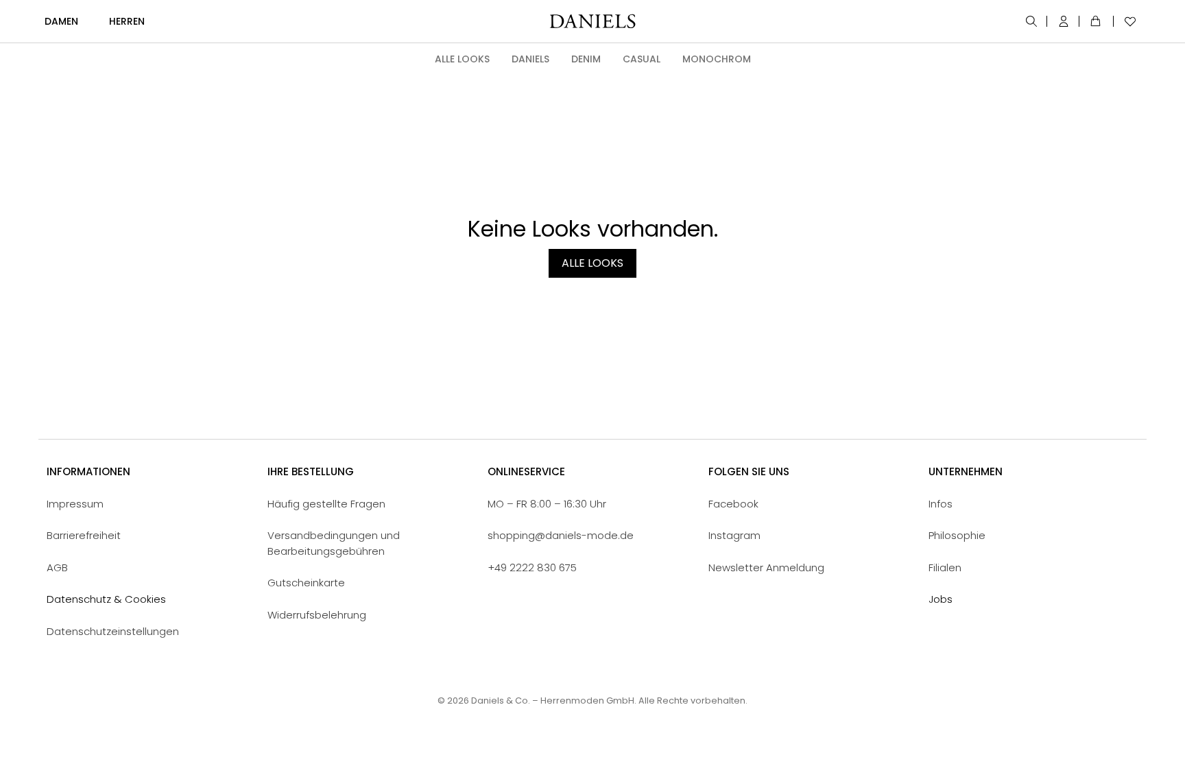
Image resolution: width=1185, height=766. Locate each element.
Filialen (945, 567)
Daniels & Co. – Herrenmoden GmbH (552, 700)
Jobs (941, 599)
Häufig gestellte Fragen (326, 503)
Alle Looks (462, 58)
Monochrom (716, 58)
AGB (57, 567)
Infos (941, 503)
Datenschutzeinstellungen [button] (113, 631)
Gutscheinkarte (306, 582)
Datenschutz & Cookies (106, 599)
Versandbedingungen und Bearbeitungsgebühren (333, 543)
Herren (127, 21)
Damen (61, 21)
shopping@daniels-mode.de (561, 535)
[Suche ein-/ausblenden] (1032, 21)
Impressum (75, 503)
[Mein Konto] (1065, 21)
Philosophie (957, 535)
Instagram (734, 535)
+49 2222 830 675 (532, 567)
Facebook (733, 503)
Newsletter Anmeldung (766, 567)
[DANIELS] (592, 21)
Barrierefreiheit (84, 535)
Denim (586, 58)
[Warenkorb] (1098, 21)
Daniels (530, 58)
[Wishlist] (1126, 21)
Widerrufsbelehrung (316, 615)
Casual (641, 58)
